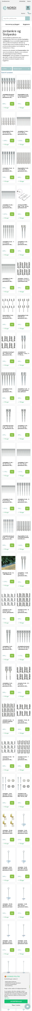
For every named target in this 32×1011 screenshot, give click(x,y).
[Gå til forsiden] (3, 24)
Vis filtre (4, 69)
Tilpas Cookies (16, 1005)
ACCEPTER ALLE (16, 1001)
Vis (12, 104)
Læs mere (6, 998)
